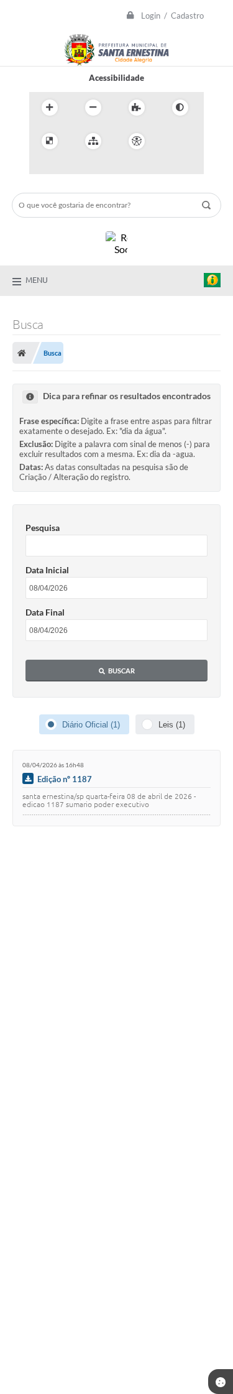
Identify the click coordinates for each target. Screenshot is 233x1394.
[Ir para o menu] (41, 166)
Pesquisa (42, 527)
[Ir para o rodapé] (96, 166)
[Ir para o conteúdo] (172, 141)
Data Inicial (47, 570)
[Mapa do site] (93, 141)
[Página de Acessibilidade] (136, 141)
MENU (36, 279)
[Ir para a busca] (69, 166)
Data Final (45, 612)
